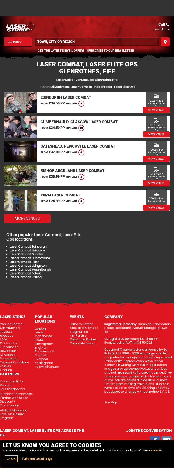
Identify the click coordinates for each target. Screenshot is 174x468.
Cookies (6, 370)
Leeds (39, 332)
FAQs (3, 339)
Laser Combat (81, 87)
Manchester (44, 336)
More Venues (27, 218)
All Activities (60, 87)
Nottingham (44, 363)
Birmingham (44, 344)
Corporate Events (83, 343)
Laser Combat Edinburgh (28, 246)
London (40, 328)
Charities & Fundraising (9, 356)
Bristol (39, 340)
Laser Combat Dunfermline (30, 258)
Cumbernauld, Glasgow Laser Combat (79, 122)
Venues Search (11, 324)
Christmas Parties (83, 339)
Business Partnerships (16, 399)
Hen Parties (78, 335)
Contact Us (8, 343)
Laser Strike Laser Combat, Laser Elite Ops (45, 26)
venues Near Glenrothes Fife (97, 80)
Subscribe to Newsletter (9, 349)
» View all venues (47, 367)
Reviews (6, 332)
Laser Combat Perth (24, 262)
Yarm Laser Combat (60, 195)
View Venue (156, 110)
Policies (5, 366)
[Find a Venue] (97, 41)
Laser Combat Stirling (26, 277)
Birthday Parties (81, 324)
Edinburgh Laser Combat (66, 97)
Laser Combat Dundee (27, 254)
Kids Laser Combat (84, 328)
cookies (157, 450)
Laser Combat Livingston (28, 266)
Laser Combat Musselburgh (30, 269)
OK (11, 459)
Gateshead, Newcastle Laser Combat (78, 146)
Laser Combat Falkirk (25, 273)
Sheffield (41, 355)
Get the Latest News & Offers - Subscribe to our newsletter (86, 50)
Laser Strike (64, 80)
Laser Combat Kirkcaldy (27, 250)
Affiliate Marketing (13, 414)
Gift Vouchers (10, 328)
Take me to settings (37, 459)
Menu (14, 41)
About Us (6, 335)
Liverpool (41, 359)
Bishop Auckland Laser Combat (72, 170)
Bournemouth (45, 351)
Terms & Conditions (14, 362)
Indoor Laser (103, 87)
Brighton (41, 347)
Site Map (110, 402)
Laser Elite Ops (124, 87)
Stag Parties (79, 332)
